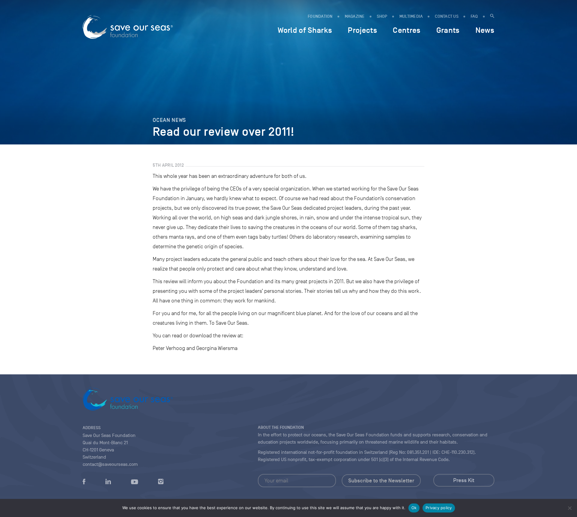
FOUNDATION (320, 16)
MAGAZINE (355, 16)
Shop (382, 16)
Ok (414, 507)
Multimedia (411, 16)
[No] (569, 508)
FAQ (474, 16)
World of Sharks (305, 30)
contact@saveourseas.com (110, 464)
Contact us (447, 16)
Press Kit (463, 480)
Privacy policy (439, 507)
